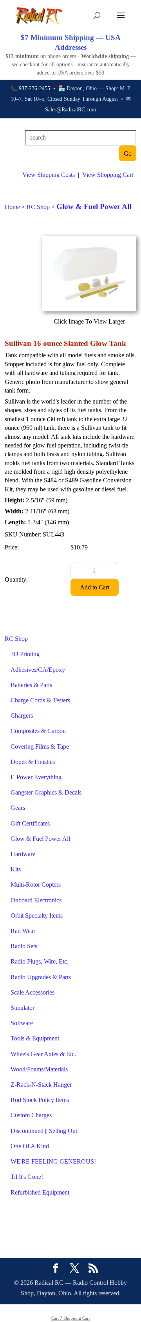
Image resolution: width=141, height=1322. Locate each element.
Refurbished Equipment (40, 1192)
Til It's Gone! (27, 1176)
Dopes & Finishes (33, 761)
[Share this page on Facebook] (55, 1269)
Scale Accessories (32, 992)
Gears (18, 807)
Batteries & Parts (31, 685)
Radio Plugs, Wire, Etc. (40, 961)
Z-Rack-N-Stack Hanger (41, 1084)
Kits (16, 869)
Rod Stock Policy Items (40, 1100)
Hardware (23, 854)
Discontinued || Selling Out (44, 1130)
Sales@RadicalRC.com (70, 110)
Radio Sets (24, 946)
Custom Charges (31, 1115)
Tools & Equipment (35, 1038)
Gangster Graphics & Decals (46, 792)
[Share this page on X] (74, 1269)
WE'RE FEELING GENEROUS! (53, 1161)
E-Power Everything (36, 777)
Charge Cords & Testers (40, 700)
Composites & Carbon (38, 730)
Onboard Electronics (36, 900)
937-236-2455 (34, 88)
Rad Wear (23, 930)
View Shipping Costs (48, 174)
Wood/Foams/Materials (39, 1069)
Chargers (22, 715)
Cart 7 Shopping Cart (70, 1318)
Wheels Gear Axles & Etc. (43, 1054)
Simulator (22, 1007)
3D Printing (25, 654)
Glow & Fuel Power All (40, 838)
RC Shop (16, 638)
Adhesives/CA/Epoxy (38, 669)
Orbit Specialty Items (37, 915)
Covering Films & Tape (40, 746)
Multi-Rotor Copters (36, 884)
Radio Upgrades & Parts (41, 977)
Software (22, 1023)
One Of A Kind (30, 1146)
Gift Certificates (30, 823)
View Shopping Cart (107, 174)
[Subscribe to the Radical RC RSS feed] (93, 1269)
